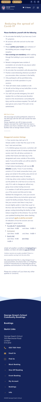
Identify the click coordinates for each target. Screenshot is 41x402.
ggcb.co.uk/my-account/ (24, 218)
